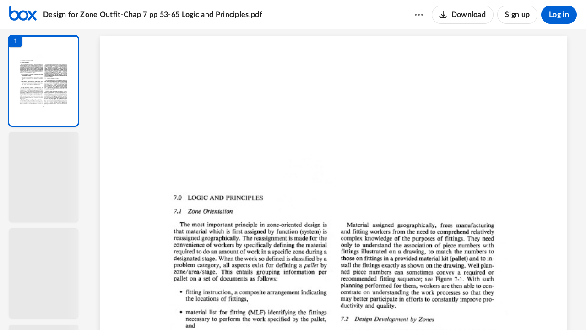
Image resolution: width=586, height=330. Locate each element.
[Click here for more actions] (419, 15)
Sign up (517, 14)
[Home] (23, 14)
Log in (559, 14)
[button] (43, 81)
